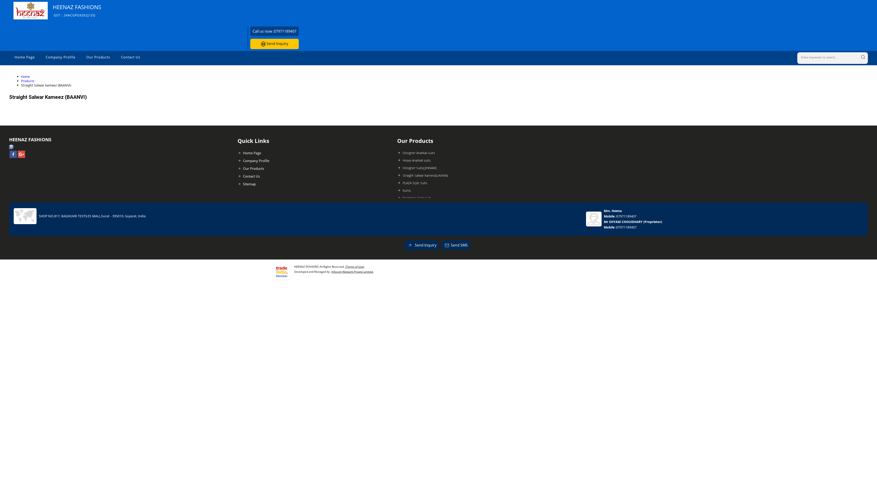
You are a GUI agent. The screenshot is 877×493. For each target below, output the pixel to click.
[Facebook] (13, 156)
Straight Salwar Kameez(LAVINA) (425, 175)
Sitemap (249, 184)
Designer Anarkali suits (419, 153)
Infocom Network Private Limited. (352, 272)
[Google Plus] (21, 156)
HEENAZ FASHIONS (77, 10)
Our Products (98, 57)
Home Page (25, 57)
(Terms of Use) (354, 267)
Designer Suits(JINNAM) (419, 168)
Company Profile (60, 57)
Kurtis (407, 190)
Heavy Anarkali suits (417, 160)
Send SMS (459, 245)
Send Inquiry (277, 43)
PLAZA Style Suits (415, 183)
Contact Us (130, 57)
